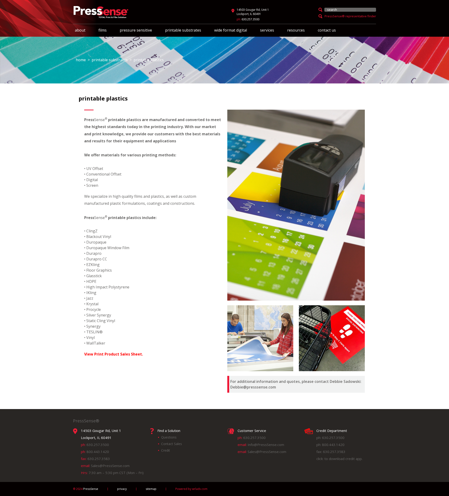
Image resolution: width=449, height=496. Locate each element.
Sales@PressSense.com (110, 465)
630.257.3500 (250, 19)
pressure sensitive (136, 30)
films (102, 30)
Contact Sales (171, 444)
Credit (165, 450)
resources (296, 30)
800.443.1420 (98, 451)
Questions (169, 437)
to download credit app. (343, 458)
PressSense (85, 489)
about (80, 30)
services (267, 30)
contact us (327, 30)
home (81, 59)
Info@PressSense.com (266, 444)
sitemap (151, 489)
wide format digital (230, 30)
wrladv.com (199, 489)
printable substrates (183, 30)
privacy (122, 489)
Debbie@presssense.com (253, 387)
